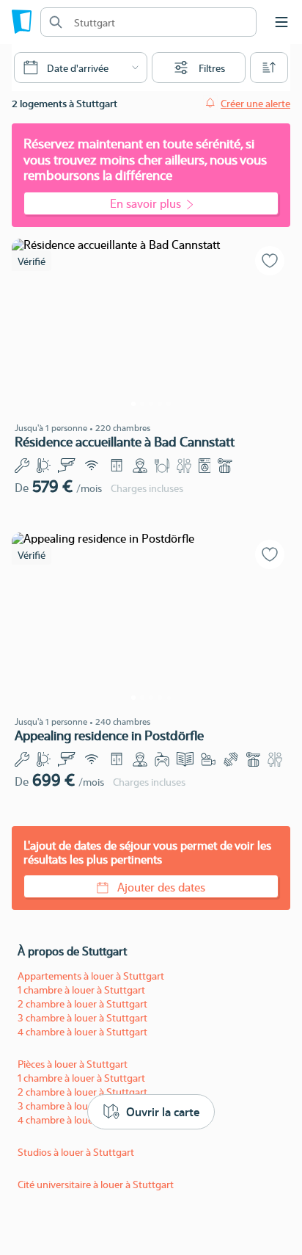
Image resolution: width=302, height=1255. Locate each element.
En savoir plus (145, 203)
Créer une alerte (255, 102)
